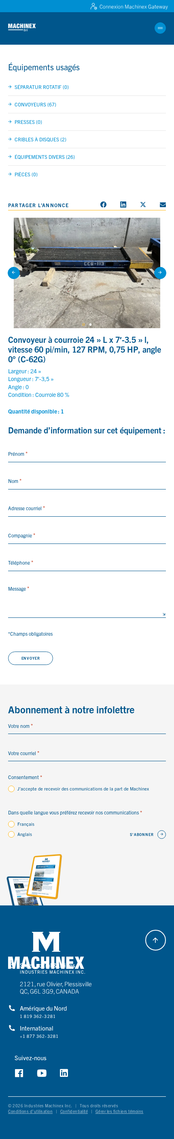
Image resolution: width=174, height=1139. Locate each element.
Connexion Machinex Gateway (134, 6)
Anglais (24, 834)
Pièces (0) (26, 174)
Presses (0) (28, 122)
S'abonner (142, 834)
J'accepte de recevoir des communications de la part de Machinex (83, 788)
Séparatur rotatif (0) (42, 87)
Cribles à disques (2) (40, 139)
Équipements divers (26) (45, 157)
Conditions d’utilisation (30, 1111)
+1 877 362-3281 (39, 1036)
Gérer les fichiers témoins (119, 1111)
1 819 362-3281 (38, 1016)
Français (25, 824)
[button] (27, 28)
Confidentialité (74, 1111)
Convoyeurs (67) (35, 104)
